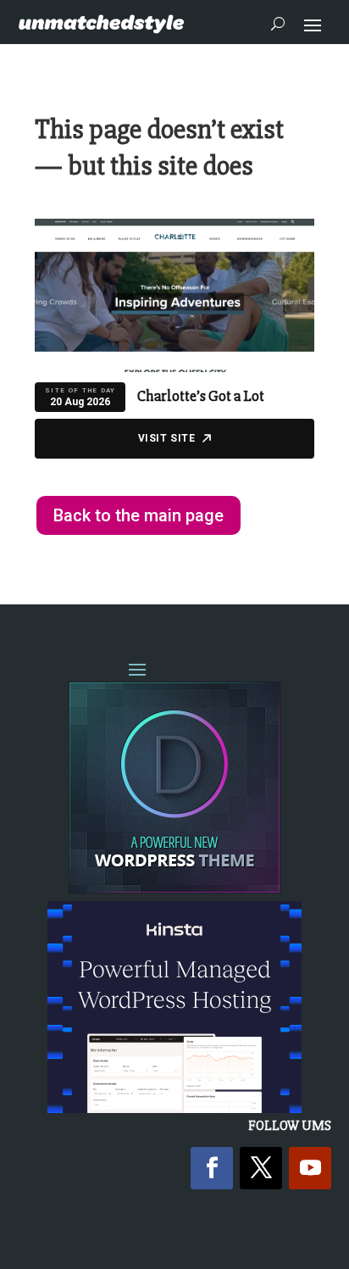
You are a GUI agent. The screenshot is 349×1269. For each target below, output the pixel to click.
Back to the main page (138, 515)
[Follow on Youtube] (310, 1168)
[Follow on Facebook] (212, 1168)
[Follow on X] (261, 1168)
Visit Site (167, 438)
